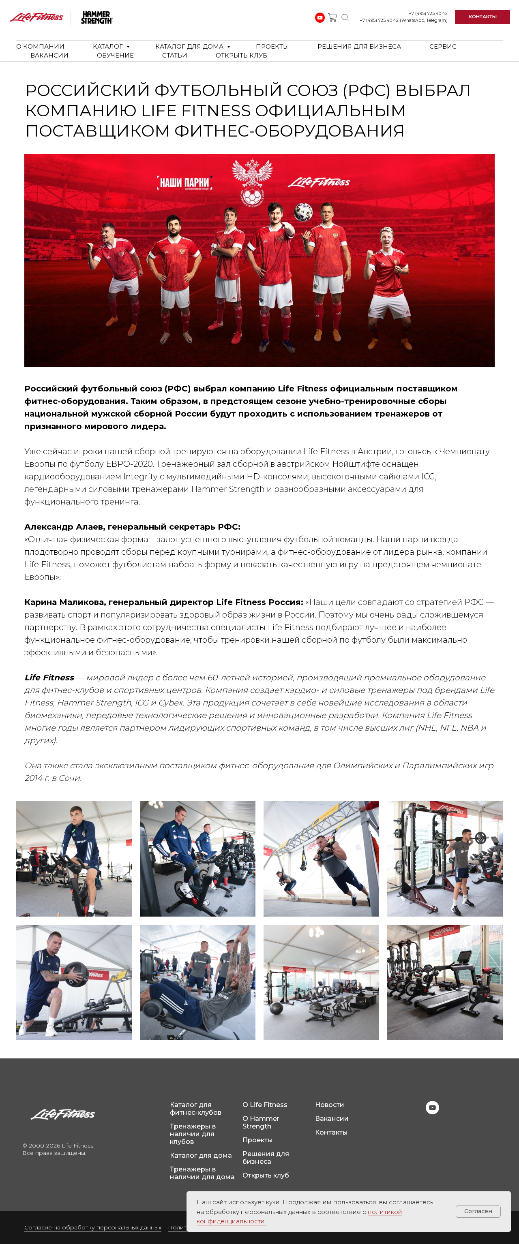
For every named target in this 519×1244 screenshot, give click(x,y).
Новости (329, 1105)
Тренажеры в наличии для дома (202, 1173)
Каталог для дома (201, 1155)
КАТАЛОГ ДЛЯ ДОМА (190, 46)
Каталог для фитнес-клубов (195, 1108)
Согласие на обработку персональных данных (92, 1227)
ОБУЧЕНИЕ (115, 55)
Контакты (331, 1132)
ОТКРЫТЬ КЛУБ (241, 55)
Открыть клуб (265, 1175)
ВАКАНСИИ (49, 55)
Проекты (257, 1140)
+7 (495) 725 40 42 (428, 13)
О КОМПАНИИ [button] (40, 46)
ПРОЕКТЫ (272, 46)
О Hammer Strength (260, 1122)
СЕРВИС (443, 46)
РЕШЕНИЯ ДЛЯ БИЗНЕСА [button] (359, 46)
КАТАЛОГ (108, 46)
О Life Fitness (264, 1105)
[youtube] (432, 1112)
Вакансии (332, 1118)
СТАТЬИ (174, 55)
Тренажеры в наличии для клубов (193, 1134)
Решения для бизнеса (265, 1157)
